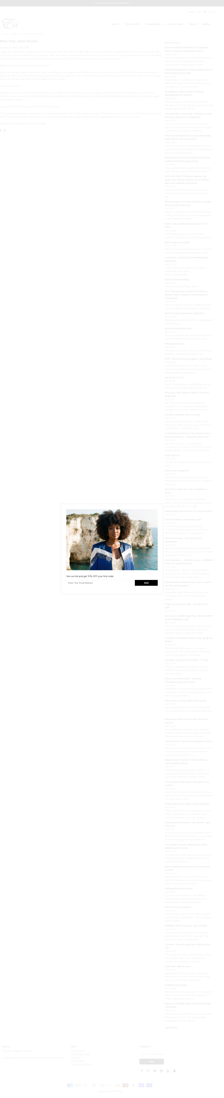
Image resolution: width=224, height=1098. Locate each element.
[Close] (161, 505)
